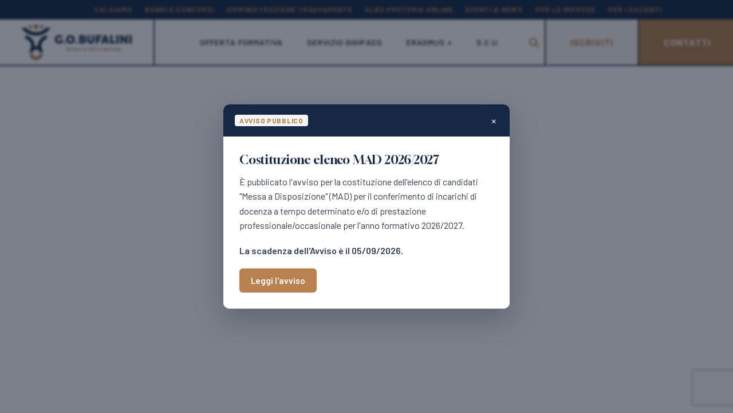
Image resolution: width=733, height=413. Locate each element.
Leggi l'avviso (278, 280)
